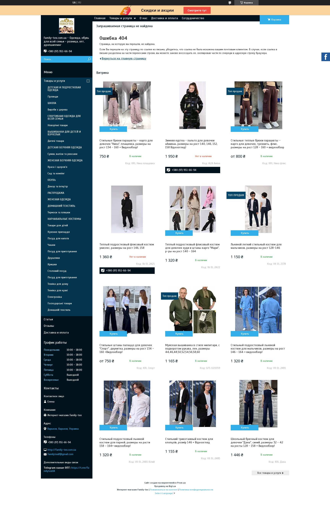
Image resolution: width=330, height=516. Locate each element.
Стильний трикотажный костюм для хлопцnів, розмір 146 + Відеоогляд (189, 440)
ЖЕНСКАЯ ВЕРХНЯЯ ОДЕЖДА (65, 160)
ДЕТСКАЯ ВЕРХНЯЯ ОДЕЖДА (65, 147)
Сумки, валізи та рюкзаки (62, 154)
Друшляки (54, 258)
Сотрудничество (193, 18)
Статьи (48, 319)
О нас (143, 18)
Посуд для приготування (62, 251)
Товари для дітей (58, 225)
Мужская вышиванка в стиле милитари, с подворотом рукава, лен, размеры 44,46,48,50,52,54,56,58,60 (192, 348)
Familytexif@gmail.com (60, 454)
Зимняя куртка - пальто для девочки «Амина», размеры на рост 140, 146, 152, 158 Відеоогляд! (191, 144)
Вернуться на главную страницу (124, 58)
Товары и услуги (120, 18)
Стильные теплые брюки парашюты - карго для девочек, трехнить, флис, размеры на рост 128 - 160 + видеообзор (257, 144)
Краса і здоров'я (57, 167)
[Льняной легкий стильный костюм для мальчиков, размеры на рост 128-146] (258, 209)
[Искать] (89, 59)
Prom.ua (181, 482)
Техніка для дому (58, 284)
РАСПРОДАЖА (56, 193)
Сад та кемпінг (56, 173)
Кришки (52, 264)
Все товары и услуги (269, 473)
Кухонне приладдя (59, 232)
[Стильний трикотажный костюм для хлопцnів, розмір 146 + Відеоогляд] (192, 404)
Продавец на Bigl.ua (165, 486)
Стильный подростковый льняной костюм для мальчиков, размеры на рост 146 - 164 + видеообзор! (258, 348)
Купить (114, 129)
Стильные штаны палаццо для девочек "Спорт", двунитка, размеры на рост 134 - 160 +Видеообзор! (126, 348)
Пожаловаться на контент (163, 489)
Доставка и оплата (164, 18)
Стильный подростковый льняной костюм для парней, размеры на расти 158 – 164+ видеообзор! (124, 442)
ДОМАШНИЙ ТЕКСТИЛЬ (61, 206)
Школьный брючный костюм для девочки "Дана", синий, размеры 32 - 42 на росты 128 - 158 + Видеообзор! (257, 442)
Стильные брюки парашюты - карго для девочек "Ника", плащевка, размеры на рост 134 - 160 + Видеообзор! (126, 144)
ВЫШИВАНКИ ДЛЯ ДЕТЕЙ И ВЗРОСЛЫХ (64, 133)
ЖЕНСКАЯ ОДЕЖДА (59, 199)
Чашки (51, 245)
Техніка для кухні (58, 290)
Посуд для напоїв (58, 238)
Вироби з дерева (57, 109)
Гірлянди (53, 96)
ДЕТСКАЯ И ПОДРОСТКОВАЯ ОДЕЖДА (64, 89)
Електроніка (55, 297)
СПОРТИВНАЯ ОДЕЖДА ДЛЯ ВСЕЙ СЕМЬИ (64, 117)
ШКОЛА (52, 103)
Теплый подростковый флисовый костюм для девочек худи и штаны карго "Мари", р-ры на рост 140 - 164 (192, 248)
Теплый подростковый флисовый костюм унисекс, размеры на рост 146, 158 (126, 246)
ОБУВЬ (52, 180)
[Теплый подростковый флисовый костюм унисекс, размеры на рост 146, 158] (126, 209)
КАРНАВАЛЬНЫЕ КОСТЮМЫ (64, 219)
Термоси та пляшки (59, 212)
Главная (99, 18)
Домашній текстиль (59, 310)
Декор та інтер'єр (58, 186)
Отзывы (49, 326)
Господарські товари (60, 303)
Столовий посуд (57, 271)
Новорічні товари (58, 125)
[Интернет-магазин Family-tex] (67, 25)
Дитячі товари (56, 141)
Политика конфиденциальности (196, 489)
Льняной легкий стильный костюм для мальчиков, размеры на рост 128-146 (256, 246)
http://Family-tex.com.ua (62, 449)
